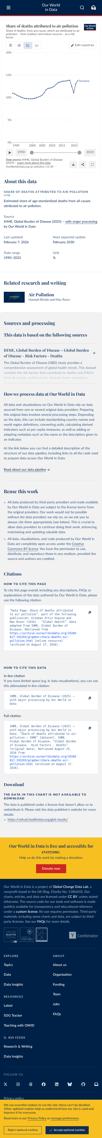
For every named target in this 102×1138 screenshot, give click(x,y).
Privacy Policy (37, 1118)
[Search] (82, 7)
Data (7, 974)
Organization (62, 974)
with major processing (81, 221)
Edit (84, 45)
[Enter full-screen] (92, 164)
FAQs (41, 921)
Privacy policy (14, 1098)
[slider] (32, 152)
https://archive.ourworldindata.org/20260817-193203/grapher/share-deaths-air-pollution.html (43, 637)
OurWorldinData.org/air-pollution (25, 166)
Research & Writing (18, 1046)
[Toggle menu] (8, 7)
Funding (59, 984)
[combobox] (82, 7)
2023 (90, 152)
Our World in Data (51, 7)
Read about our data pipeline (25, 469)
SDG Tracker (13, 1015)
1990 (21, 152)
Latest (8, 1005)
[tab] (10, 45)
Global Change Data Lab (70, 887)
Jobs (56, 1004)
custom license (26, 911)
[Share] (83, 164)
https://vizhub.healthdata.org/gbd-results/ (38, 819)
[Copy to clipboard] (84, 612)
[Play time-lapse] (10, 152)
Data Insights (13, 984)
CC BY (50, 166)
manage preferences (65, 1118)
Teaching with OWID (19, 1025)
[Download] (73, 164)
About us (59, 965)
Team (56, 994)
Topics (8, 965)
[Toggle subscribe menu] (93, 7)
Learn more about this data (34, 162)
